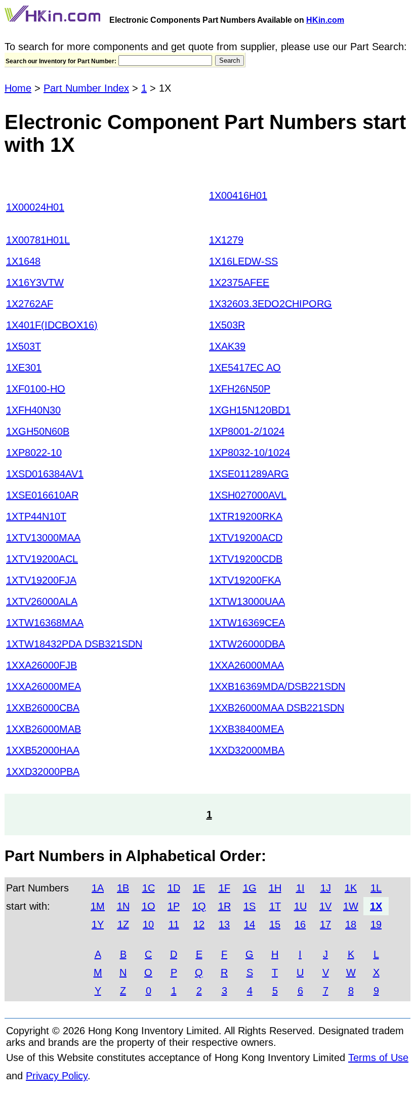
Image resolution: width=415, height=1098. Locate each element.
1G (250, 887)
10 (148, 924)
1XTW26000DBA (247, 643)
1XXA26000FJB (41, 665)
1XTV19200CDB (245, 558)
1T (275, 906)
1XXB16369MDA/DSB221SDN (277, 686)
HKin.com (325, 20)
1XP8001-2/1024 (246, 431)
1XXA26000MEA (43, 686)
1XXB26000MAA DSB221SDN (276, 707)
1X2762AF (29, 303)
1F (224, 887)
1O (148, 906)
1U (300, 906)
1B (123, 887)
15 (274, 924)
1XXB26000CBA (42, 707)
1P (174, 906)
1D (174, 887)
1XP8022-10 (34, 452)
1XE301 (24, 367)
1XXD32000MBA (246, 750)
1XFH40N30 (33, 410)
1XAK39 (227, 346)
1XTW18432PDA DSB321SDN (74, 643)
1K (351, 887)
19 (376, 924)
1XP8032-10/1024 (249, 452)
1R (224, 906)
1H (275, 887)
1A (98, 887)
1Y (98, 924)
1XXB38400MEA (246, 729)
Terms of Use (378, 1057)
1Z (123, 924)
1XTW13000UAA (247, 601)
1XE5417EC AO (245, 367)
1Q (199, 906)
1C (148, 887)
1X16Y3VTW (35, 282)
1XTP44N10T (36, 516)
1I (300, 887)
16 (300, 924)
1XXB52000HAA (42, 750)
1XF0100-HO (35, 388)
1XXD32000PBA (42, 771)
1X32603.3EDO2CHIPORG (270, 303)
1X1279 (226, 240)
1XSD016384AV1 (45, 473)
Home (18, 88)
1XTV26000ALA (41, 601)
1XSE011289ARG (249, 473)
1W (350, 906)
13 (224, 924)
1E (199, 887)
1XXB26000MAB (43, 729)
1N (123, 906)
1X (376, 906)
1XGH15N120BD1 (249, 410)
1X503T (23, 346)
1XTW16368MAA (45, 622)
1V (325, 906)
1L (376, 887)
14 (249, 924)
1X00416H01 (238, 195)
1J (325, 887)
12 (198, 924)
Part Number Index (86, 88)
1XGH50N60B (37, 431)
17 (325, 924)
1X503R (227, 325)
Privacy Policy (57, 1075)
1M (98, 906)
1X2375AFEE (239, 282)
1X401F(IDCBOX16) (52, 325)
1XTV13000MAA (43, 537)
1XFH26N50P (239, 388)
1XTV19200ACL (42, 558)
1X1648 (23, 261)
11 (174, 924)
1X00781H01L (38, 240)
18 (350, 924)
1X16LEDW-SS (243, 261)
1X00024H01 (35, 207)
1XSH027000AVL (247, 495)
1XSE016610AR (42, 495)
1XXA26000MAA (246, 665)
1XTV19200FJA (41, 580)
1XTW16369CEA (247, 622)
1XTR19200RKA (245, 516)
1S (249, 906)
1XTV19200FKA (245, 580)
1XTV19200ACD (245, 537)
